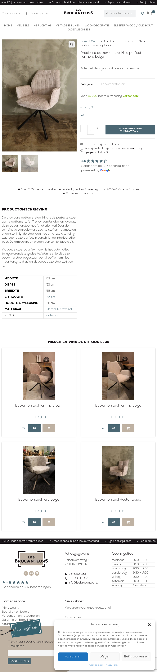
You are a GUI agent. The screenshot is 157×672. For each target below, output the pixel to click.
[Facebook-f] (26, 573)
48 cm (51, 297)
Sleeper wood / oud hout (133, 25)
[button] (149, 625)
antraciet (53, 315)
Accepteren (73, 656)
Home (8, 25)
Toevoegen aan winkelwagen (130, 130)
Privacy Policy (111, 665)
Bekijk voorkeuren (136, 656)
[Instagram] (31, 573)
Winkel (95, 41)
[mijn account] (147, 12)
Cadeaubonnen (78, 29)
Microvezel (64, 309)
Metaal (51, 309)
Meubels (23, 25)
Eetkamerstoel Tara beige (38, 500)
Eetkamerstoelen (113, 84)
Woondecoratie (97, 25)
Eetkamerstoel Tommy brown (38, 406)
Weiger (105, 656)
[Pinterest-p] (37, 573)
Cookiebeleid (96, 665)
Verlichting (42, 25)
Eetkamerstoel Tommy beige (118, 406)
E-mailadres (73, 617)
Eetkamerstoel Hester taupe (118, 500)
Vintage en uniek (68, 25)
